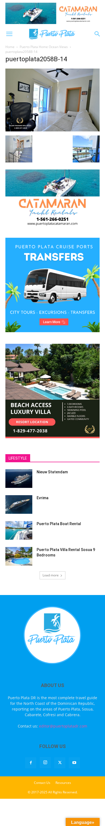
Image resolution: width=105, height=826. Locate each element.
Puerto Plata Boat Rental (59, 524)
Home (10, 47)
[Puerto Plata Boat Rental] (18, 530)
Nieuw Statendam (52, 472)
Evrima (42, 498)
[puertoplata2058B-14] (52, 130)
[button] (9, 34)
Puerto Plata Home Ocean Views (44, 47)
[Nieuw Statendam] (18, 478)
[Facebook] (30, 762)
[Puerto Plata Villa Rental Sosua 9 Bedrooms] (18, 556)
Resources (63, 782)
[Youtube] (74, 762)
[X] (59, 762)
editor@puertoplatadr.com (63, 726)
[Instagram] (45, 762)
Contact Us (42, 782)
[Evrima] (18, 504)
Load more (51, 575)
